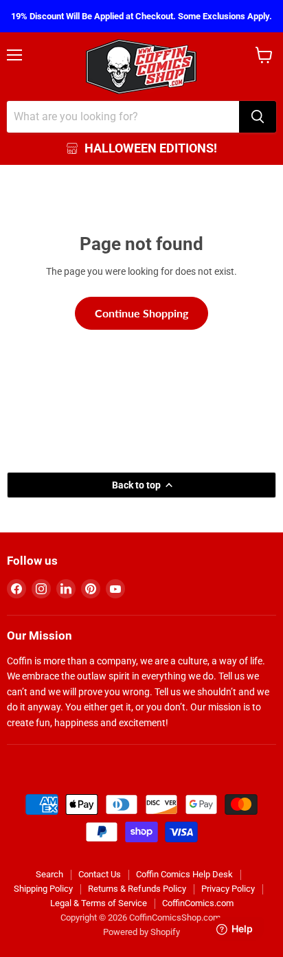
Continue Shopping (141, 312)
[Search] (257, 117)
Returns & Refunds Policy (137, 888)
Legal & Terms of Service (98, 903)
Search (49, 874)
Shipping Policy (43, 888)
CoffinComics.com (198, 903)
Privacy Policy (228, 888)
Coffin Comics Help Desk (184, 874)
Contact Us (99, 874)
